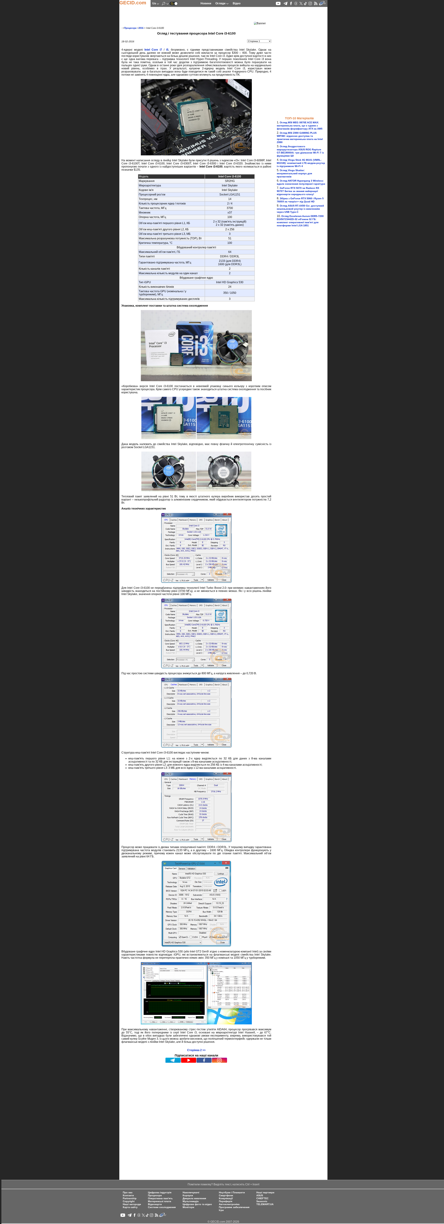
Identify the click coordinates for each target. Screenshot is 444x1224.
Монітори (188, 1207)
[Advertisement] (190, 16)
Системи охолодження (162, 1207)
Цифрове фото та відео (197, 1204)
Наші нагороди (132, 1204)
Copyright (129, 1201)
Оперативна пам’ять (160, 1198)
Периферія (225, 1201)
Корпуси (188, 1195)
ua (154, 3)
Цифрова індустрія (159, 1192)
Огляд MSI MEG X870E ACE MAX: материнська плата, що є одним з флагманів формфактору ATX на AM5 (299, 125)
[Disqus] (196, 1107)
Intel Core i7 (153, 49)
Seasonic (261, 1201)
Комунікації (226, 1198)
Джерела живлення (194, 1198)
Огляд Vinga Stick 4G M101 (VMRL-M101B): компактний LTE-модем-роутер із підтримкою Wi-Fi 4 (301, 163)
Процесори (130, 28)
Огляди (220, 3)
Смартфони (226, 1195)
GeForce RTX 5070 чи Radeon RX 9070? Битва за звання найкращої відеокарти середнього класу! (298, 191)
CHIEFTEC (262, 1198)
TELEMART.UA (265, 1204)
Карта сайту (130, 1207)
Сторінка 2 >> (196, 1050)
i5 (167, 49)
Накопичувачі (191, 1192)
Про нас (128, 1192)
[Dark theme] (173, 3)
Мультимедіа (191, 1201)
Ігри (221, 1210)
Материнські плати (159, 1201)
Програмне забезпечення (234, 1207)
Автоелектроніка (229, 1204)
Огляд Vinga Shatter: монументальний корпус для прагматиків (294, 173)
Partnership (129, 1198)
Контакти (128, 1195)
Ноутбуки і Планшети (232, 1192)
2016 (141, 28)
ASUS (259, 1195)
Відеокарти (155, 1204)
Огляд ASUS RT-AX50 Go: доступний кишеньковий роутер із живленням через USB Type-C (300, 208)
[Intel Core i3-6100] (196, 154)
